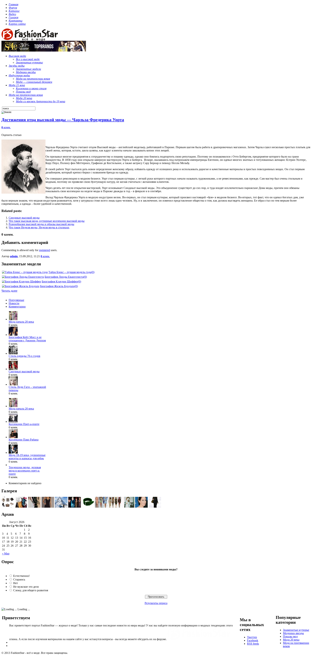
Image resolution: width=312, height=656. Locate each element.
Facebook (252, 640)
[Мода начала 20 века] (13, 319)
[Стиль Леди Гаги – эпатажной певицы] (13, 384)
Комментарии (17, 306)
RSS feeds (253, 643)
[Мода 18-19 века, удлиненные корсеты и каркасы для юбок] (13, 452)
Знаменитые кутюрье (296, 629)
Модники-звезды (293, 633)
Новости (14, 303)
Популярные (16, 300)
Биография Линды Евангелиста (64, 276)
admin (14, 256)
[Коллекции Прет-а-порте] (13, 421)
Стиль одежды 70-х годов (24, 355)
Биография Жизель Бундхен (57, 286)
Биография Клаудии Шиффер (60, 281)
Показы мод (290, 636)
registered (44, 250)
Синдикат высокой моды (24, 217)
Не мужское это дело (26, 586)
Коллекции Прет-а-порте (24, 424)
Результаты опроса (156, 603)
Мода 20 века (291, 639)
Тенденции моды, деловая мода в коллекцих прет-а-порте (25, 470)
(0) (92, 272)
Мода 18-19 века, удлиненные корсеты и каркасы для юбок (27, 457)
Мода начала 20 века (21, 321)
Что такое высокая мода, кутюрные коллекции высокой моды (46, 220)
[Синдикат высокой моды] (13, 368)
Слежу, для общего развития (30, 590)
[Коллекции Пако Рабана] (13, 437)
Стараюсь (19, 579)
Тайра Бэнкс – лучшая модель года (69, 272)
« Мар (5, 553)
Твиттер (252, 637)
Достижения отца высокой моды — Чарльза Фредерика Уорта (62, 119)
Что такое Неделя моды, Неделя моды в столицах (39, 227)
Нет (15, 583)
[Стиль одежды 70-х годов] (13, 353)
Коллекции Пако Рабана (23, 439)
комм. (6, 127)
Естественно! (21, 575)
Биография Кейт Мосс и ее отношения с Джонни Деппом (27, 339)
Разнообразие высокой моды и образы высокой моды (41, 224)
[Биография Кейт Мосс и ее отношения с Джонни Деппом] (13, 334)
